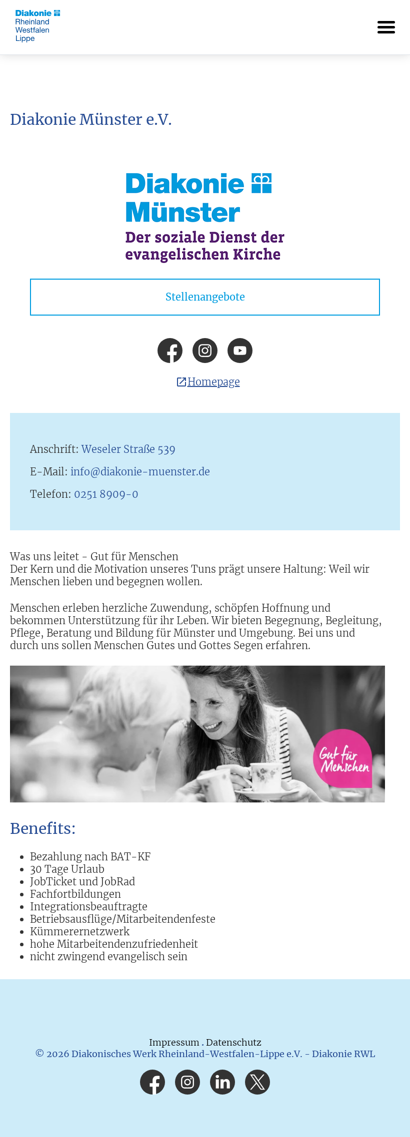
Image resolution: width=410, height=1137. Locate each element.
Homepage (214, 382)
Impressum (175, 1042)
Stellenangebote (205, 297)
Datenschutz (234, 1042)
